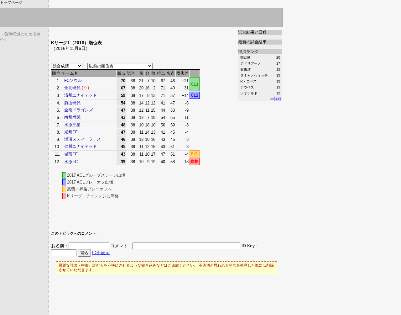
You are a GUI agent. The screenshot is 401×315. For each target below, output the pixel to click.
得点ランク (248, 51)
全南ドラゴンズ (78, 110)
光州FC (71, 132)
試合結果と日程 (252, 32)
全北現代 (72, 87)
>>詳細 (275, 99)
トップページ (11, 2)
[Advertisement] (124, 32)
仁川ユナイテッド (80, 146)
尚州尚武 (72, 117)
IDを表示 (101, 252)
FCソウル (73, 80)
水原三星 (72, 124)
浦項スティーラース (82, 139)
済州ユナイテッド (80, 95)
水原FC (71, 161)
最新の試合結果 (252, 42)
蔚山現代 (72, 102)
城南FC (71, 154)
